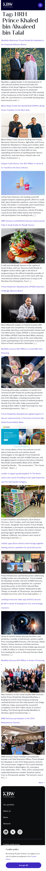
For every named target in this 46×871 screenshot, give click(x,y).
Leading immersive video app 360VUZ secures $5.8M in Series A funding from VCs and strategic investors (22, 603)
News (5, 817)
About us (7, 811)
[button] (40, 5)
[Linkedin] (5, 832)
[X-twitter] (12, 832)
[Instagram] (19, 832)
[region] (23, 858)
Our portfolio (8, 804)
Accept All (23, 865)
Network (6, 823)
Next (42, 782)
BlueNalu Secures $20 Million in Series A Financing (22, 660)
